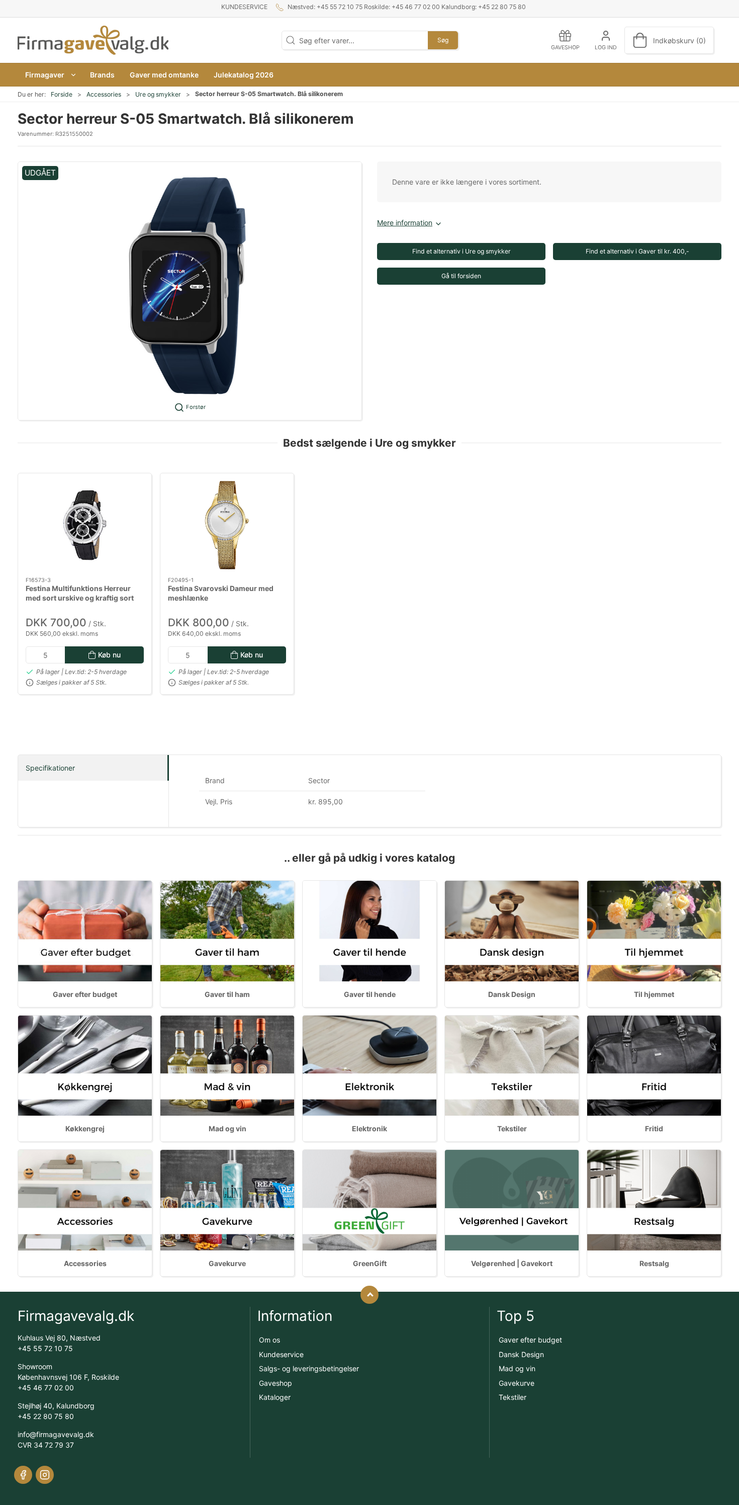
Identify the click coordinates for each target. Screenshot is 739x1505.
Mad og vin (227, 1128)
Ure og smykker (158, 94)
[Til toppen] (369, 1295)
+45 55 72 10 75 (45, 1348)
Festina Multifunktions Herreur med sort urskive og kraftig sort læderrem (80, 598)
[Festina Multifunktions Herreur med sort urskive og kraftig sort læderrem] (85, 525)
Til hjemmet (654, 994)
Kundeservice (244, 7)
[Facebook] (23, 1475)
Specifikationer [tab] (50, 768)
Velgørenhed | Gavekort (511, 1263)
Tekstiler (512, 1128)
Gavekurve (227, 1263)
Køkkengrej (85, 1128)
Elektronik (369, 1128)
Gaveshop (275, 1383)
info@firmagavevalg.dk (56, 1434)
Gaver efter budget (85, 994)
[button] (50, 74)
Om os (269, 1339)
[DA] (93, 40)
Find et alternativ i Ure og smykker (461, 251)
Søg (442, 40)
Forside (61, 94)
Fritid (654, 1128)
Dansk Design (511, 994)
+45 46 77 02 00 (46, 1387)
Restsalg (654, 1263)
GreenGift (370, 1263)
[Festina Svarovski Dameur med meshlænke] (227, 525)
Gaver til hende (370, 994)
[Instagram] (45, 1475)
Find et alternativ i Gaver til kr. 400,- (637, 251)
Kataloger (275, 1397)
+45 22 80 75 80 (46, 1416)
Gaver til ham (227, 994)
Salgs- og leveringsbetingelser (309, 1368)
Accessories (103, 94)
